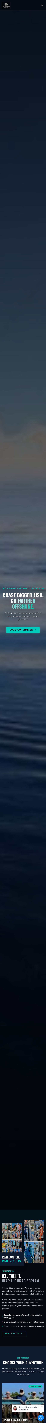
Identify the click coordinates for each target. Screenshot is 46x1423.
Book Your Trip (12, 1333)
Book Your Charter (21, 630)
